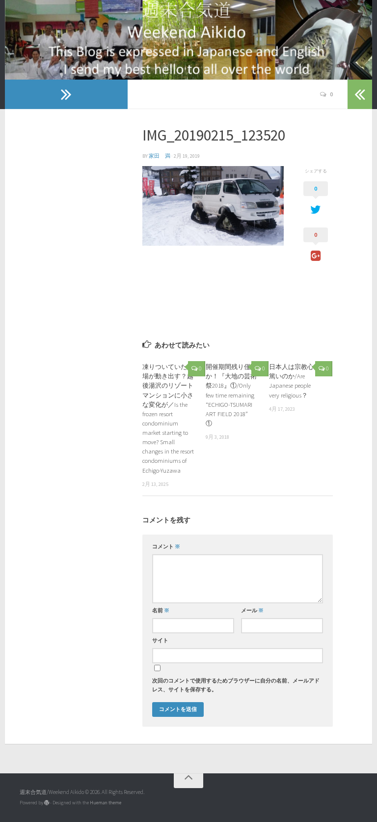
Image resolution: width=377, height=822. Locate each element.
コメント (166, 546)
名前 (160, 610)
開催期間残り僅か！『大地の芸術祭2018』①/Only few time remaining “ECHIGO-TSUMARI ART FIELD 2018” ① (231, 395)
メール (252, 610)
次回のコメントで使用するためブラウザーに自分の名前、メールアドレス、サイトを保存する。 (236, 685)
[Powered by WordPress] (46, 802)
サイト (160, 640)
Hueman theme (105, 802)
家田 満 (159, 156)
